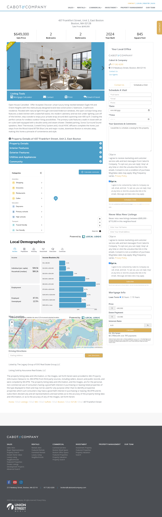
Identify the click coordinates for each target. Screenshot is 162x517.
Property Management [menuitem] (132, 7)
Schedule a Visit (141, 85)
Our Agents (113, 74)
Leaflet (78, 347)
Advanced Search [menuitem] (13, 469)
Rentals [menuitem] (81, 7)
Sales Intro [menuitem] (11, 448)
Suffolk (48, 402)
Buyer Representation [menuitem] (15, 450)
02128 (73, 402)
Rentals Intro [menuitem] (36, 448)
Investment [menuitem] (111, 7)
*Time (112, 115)
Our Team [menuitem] (150, 7)
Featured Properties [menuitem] (14, 462)
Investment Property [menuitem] (84, 448)
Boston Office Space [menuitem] (60, 452)
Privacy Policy (121, 176)
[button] (8, 66)
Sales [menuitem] (70, 7)
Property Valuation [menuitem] (60, 457)
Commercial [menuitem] (95, 7)
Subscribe (130, 281)
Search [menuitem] (78, 455)
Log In (139, 3)
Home (11, 402)
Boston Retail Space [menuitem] (60, 450)
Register (146, 3)
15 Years (136, 297)
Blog (153, 3)
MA (36, 402)
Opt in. (113, 181)
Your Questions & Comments (122, 123)
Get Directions (93, 355)
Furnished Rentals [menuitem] (38, 452)
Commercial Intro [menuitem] (59, 448)
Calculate (130, 330)
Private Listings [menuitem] (13, 464)
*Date (111, 106)
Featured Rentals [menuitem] (38, 450)
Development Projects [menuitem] (15, 467)
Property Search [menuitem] (13, 452)
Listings (24, 402)
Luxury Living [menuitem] (12, 457)
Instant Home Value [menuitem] (14, 455)
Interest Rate (115, 321)
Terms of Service (146, 204)
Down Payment (116, 312)
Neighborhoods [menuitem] (13, 459)
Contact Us (113, 71)
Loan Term (114, 297)
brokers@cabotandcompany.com (73, 487)
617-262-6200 (117, 64)
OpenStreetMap (89, 347)
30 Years (125, 297)
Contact (131, 3)
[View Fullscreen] (12, 331)
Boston (61, 402)
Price (111, 304)
